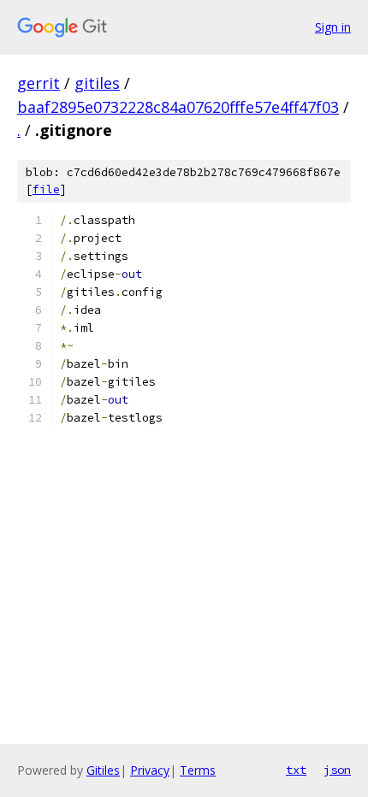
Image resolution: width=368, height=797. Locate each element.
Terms (198, 770)
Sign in (333, 27)
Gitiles (103, 770)
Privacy (149, 770)
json (337, 769)
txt (296, 769)
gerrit (38, 83)
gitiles (97, 83)
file (46, 189)
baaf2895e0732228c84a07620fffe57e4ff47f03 (178, 107)
